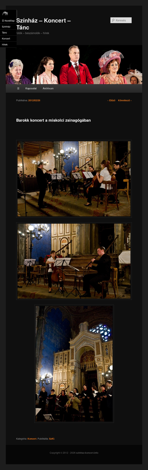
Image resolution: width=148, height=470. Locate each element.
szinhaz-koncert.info (87, 452)
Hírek (5, 44)
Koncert (32, 438)
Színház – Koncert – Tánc (43, 23)
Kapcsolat (31, 88)
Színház (6, 26)
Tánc (4, 32)
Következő (125, 100)
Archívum (48, 88)
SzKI (51, 438)
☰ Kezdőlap (8, 20)
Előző (111, 100)
